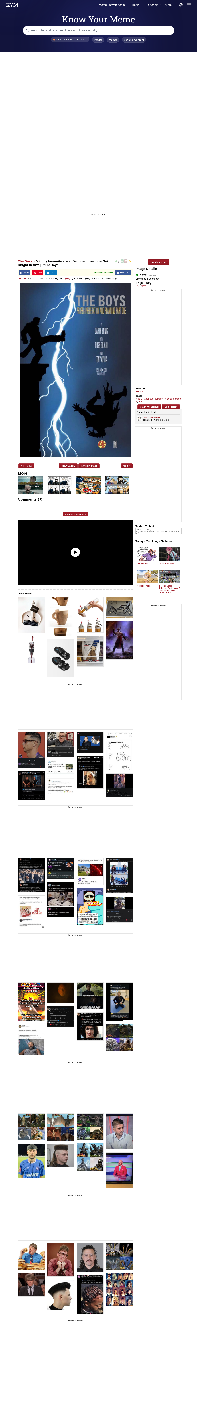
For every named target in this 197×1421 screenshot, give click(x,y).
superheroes (174, 398)
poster (141, 401)
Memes (113, 39)
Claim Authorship (149, 406)
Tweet (52, 273)
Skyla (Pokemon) (166, 563)
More (168, 4)
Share (25, 273)
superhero (160, 398)
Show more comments (75, 514)
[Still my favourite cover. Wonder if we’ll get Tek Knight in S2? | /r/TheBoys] (75, 370)
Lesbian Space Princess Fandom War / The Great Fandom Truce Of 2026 (169, 589)
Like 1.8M (124, 273)
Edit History (171, 406)
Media (135, 4)
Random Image (89, 465)
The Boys (25, 261)
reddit (138, 398)
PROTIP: (23, 278)
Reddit (139, 391)
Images (98, 39)
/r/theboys (148, 398)
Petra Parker (142, 563)
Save (39, 273)
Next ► (127, 465)
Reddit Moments (151, 417)
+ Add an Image (158, 262)
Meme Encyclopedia (111, 4)
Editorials (152, 4)
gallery (67, 278)
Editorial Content (134, 39)
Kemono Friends (144, 586)
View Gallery (68, 465)
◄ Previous (26, 465)
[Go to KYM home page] (12, 5)
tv (136, 401)
